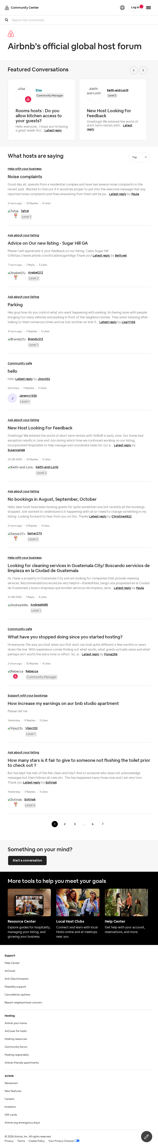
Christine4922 (122, 516)
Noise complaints (25, 176)
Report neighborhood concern (23, 1002)
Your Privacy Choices (61, 1141)
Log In (135, 7)
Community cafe (20, 363)
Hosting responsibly (17, 1055)
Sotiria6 (51, 783)
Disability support (15, 986)
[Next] (103, 824)
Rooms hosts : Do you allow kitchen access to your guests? (39, 115)
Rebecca (32, 671)
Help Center (12, 963)
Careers (9, 1099)
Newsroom (11, 1083)
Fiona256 (110, 654)
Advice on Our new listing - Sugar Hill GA (48, 243)
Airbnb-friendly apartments (22, 1062)
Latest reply (53, 130)
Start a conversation (27, 860)
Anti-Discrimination (17, 979)
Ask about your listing (23, 235)
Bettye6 (121, 256)
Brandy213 (35, 339)
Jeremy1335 (28, 396)
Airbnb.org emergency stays (22, 1122)
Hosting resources (16, 1039)
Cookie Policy (37, 1141)
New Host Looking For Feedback (109, 113)
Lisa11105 (128, 322)
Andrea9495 (39, 605)
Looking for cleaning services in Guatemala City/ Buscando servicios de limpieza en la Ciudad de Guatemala (79, 568)
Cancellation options (17, 994)
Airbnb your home (16, 1023)
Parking (15, 304)
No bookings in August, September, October (52, 499)
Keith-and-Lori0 (117, 90)
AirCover (10, 971)
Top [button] (134, 157)
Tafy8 (25, 211)
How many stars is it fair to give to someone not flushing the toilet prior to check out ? (79, 763)
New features (13, 1091)
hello (12, 371)
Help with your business (25, 169)
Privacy (9, 1141)
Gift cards (11, 1114)
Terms (21, 1141)
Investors (10, 1107)
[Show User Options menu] (148, 8)
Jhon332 (44, 379)
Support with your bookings (28, 696)
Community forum (16, 1047)
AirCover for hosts (16, 1031)
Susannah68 (16, 450)
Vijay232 (31, 728)
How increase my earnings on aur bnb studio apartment (63, 703)
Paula (135, 194)
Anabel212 (35, 273)
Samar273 (34, 533)
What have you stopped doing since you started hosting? (65, 637)
